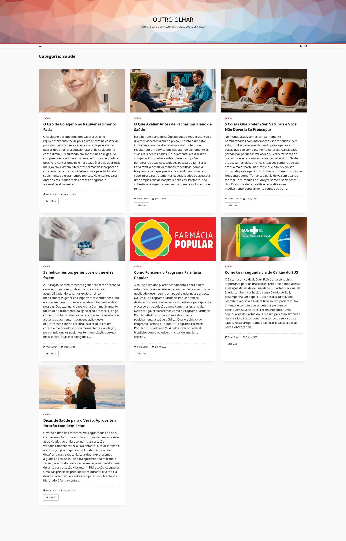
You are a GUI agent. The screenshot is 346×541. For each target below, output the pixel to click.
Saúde (46, 118)
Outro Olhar (173, 19)
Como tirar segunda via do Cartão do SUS (261, 272)
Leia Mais (51, 201)
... (76, 184)
